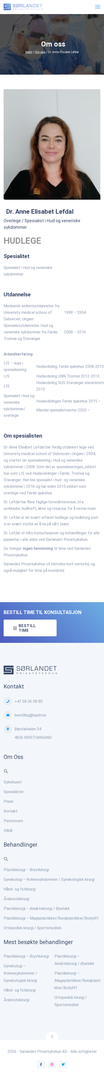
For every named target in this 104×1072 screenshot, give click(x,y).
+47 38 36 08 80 (29, 701)
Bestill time (27, 628)
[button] (6, 772)
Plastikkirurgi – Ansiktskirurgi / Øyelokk (37, 908)
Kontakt (10, 811)
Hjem (28, 52)
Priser (9, 801)
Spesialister (14, 791)
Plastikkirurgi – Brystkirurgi (26, 869)
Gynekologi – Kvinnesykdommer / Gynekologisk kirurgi (49, 879)
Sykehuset (13, 782)
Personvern (13, 821)
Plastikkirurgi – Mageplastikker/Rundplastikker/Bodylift (51, 918)
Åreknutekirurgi (16, 899)
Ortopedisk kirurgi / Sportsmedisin (32, 928)
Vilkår (8, 830)
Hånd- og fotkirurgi (20, 889)
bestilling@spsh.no (30, 715)
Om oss (40, 52)
